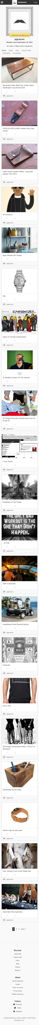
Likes (17, 50)
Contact (17, 984)
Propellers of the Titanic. (12, 502)
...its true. (6, 543)
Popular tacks (18, 957)
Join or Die (7, 706)
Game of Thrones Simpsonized (14, 337)
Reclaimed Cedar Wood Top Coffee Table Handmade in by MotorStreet (18, 86)
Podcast (17, 967)
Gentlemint (19, 3)
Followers (7, 53)
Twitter (19, 1008)
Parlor (18, 960)
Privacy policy (17, 991)
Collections (26, 50)
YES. (4, 296)
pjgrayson (10, 96)
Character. (6, 665)
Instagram (19, 1011)
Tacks (4, 50)
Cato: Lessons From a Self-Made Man (17, 871)
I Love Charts (8, 461)
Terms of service (17, 987)
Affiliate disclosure (18, 994)
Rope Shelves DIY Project (12, 255)
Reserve (17, 970)
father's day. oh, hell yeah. (12, 830)
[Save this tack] (34, 64)
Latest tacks (17, 954)
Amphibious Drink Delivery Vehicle (16, 624)
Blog (17, 964)
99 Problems (7, 214)
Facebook (19, 1004)
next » (23, 929)
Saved (11, 50)
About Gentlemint (17, 981)
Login (35, 2)
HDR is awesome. (9, 583)
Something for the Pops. (12, 790)
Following (17, 53)
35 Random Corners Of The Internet (16, 377)
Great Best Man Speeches (12, 912)
